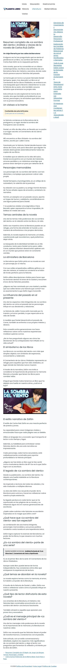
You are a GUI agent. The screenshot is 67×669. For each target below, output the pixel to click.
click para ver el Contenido (14, 113)
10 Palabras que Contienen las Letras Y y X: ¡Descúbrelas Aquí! (59, 110)
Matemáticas (50, 9)
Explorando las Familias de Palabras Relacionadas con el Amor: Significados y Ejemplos (59, 52)
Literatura (36, 9)
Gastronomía (49, 4)
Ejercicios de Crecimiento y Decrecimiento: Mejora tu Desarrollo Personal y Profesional (59, 32)
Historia (25, 9)
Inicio (24, 4)
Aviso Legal (37, 666)
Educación (35, 4)
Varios (25, 14)
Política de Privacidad (24, 666)
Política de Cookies (50, 666)
